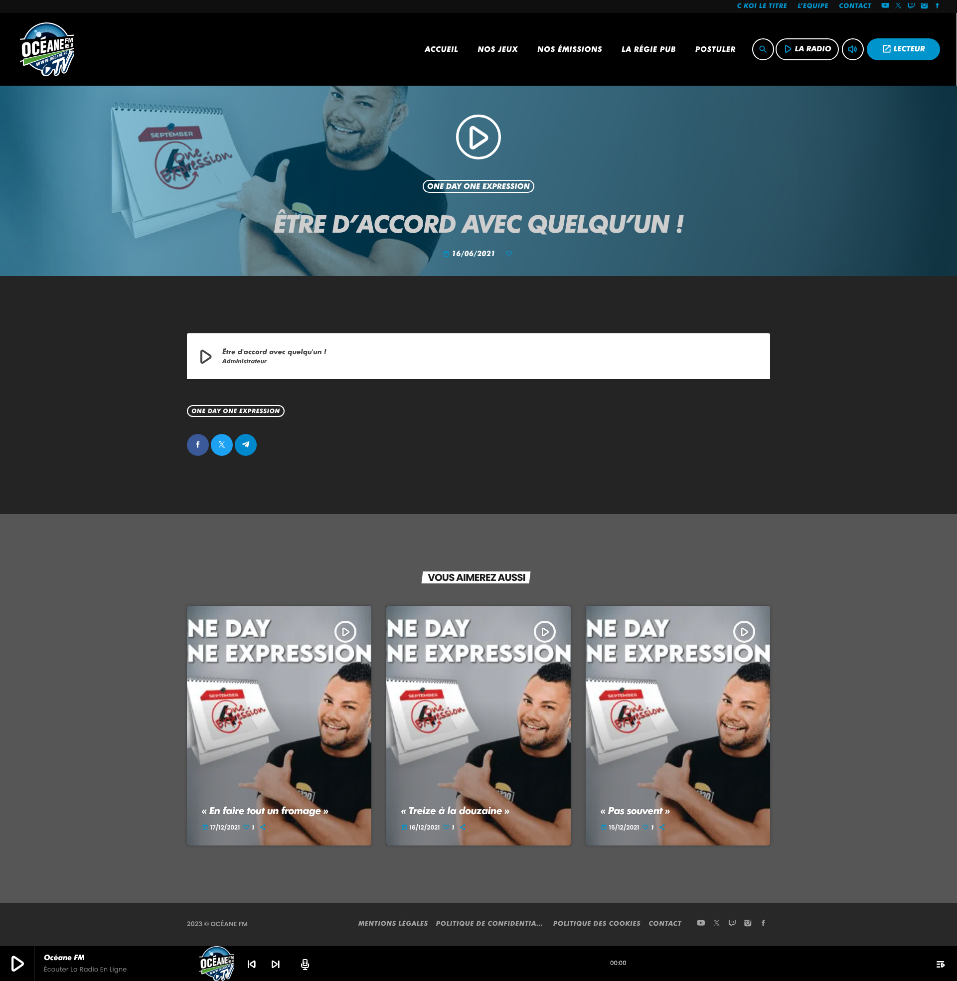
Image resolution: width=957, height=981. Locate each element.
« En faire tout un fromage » (265, 811)
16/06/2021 (470, 253)
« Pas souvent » (635, 811)
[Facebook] (938, 6)
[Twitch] (912, 6)
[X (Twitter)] (899, 6)
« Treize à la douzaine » (455, 811)
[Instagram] (925, 6)
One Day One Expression (478, 186)
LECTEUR (903, 49)
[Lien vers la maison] (47, 49)
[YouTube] (885, 6)
